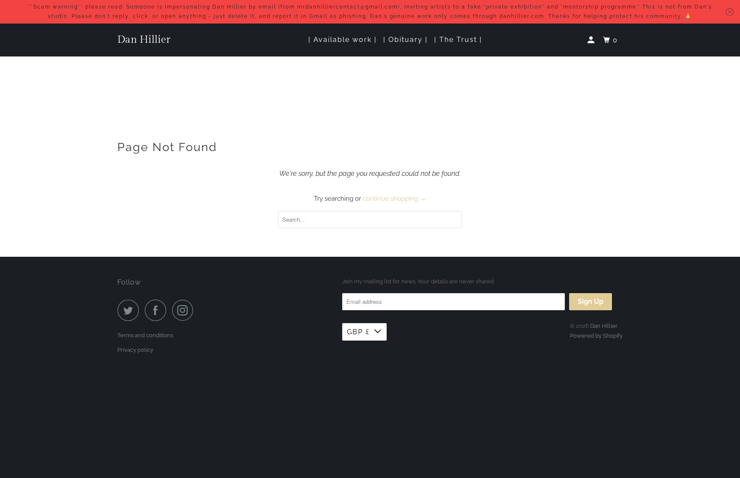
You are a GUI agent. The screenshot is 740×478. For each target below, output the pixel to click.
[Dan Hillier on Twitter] (130, 310)
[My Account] (592, 40)
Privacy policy (135, 350)
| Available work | (342, 40)
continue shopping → (394, 198)
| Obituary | (405, 40)
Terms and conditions (145, 335)
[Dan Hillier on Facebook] (157, 310)
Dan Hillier (143, 40)
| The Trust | (458, 40)
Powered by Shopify (596, 336)
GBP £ (358, 332)
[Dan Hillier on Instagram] (185, 310)
